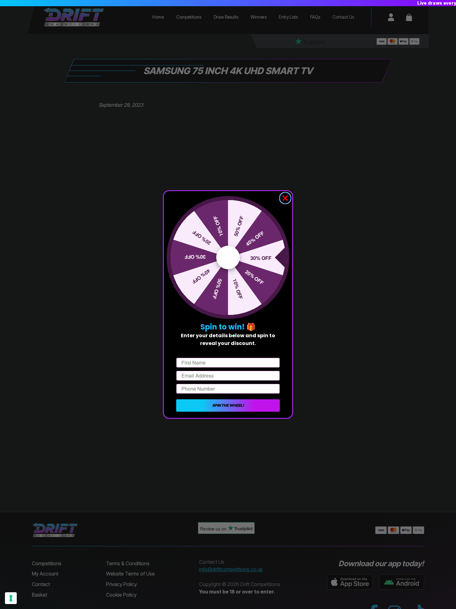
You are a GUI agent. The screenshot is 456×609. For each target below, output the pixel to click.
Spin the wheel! (228, 405)
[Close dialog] (285, 198)
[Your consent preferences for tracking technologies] (11, 598)
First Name (189, 352)
